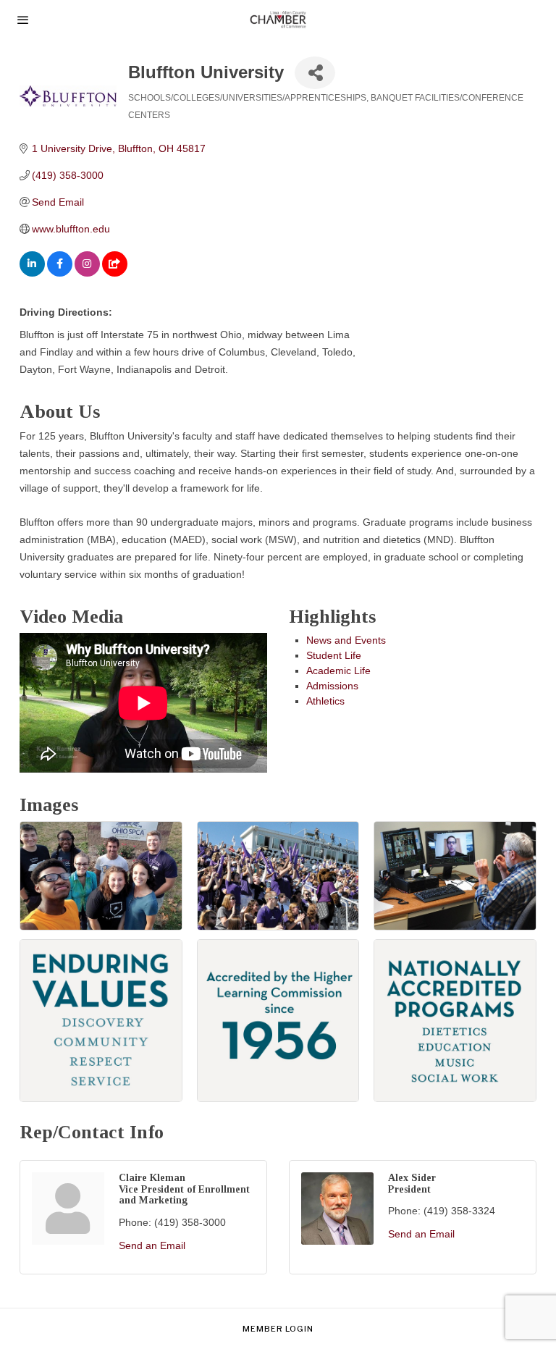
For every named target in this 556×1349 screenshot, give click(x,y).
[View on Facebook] (59, 273)
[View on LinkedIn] (32, 273)
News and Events (346, 640)
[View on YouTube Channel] (114, 273)
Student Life (333, 655)
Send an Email (152, 1245)
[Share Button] (315, 72)
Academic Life (338, 670)
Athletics (325, 701)
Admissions (332, 686)
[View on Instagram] (87, 273)
